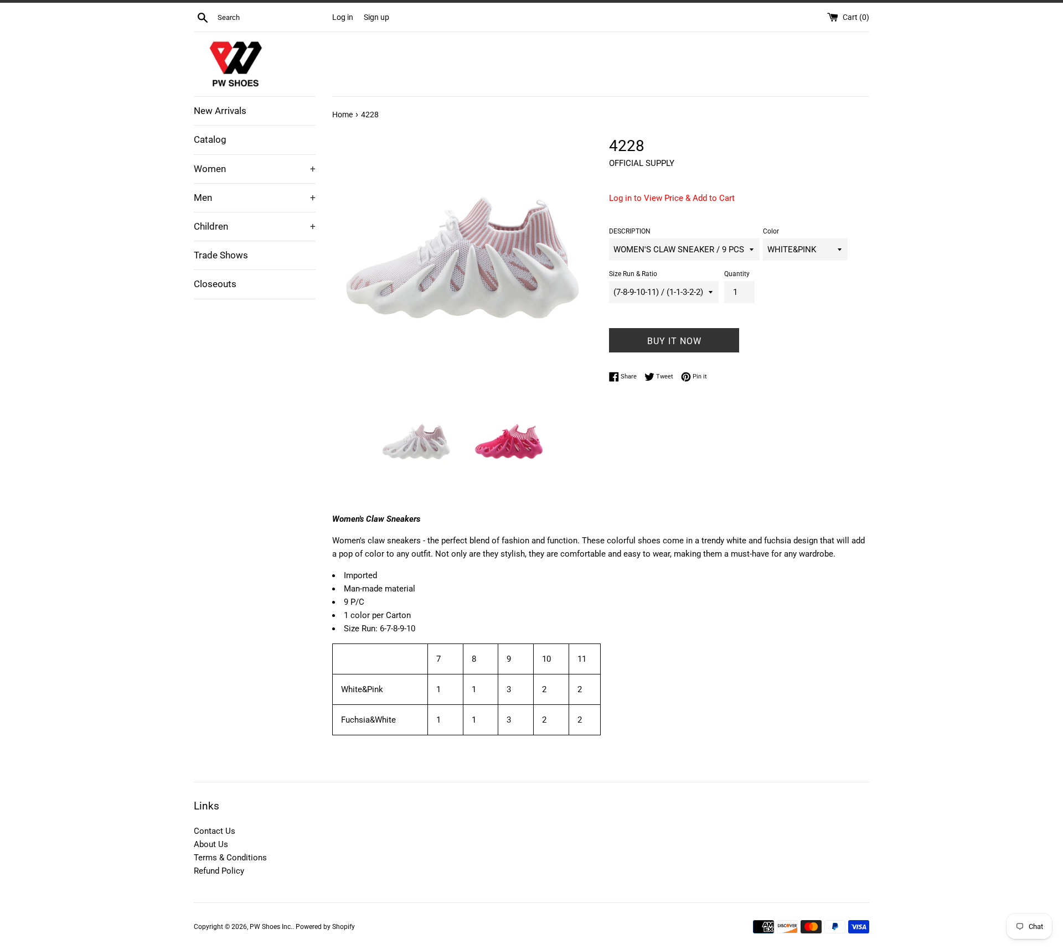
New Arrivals (220, 110)
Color (771, 231)
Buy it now (674, 341)
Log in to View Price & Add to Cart (672, 198)
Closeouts (215, 283)
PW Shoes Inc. (271, 927)
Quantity (737, 274)
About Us (211, 844)
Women (255, 168)
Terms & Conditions (230, 858)
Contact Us (214, 831)
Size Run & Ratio (633, 274)
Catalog (210, 139)
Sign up (376, 17)
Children (255, 226)
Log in (342, 17)
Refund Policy (219, 871)
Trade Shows (221, 255)
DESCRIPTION (630, 231)
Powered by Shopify (325, 927)
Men (255, 197)
